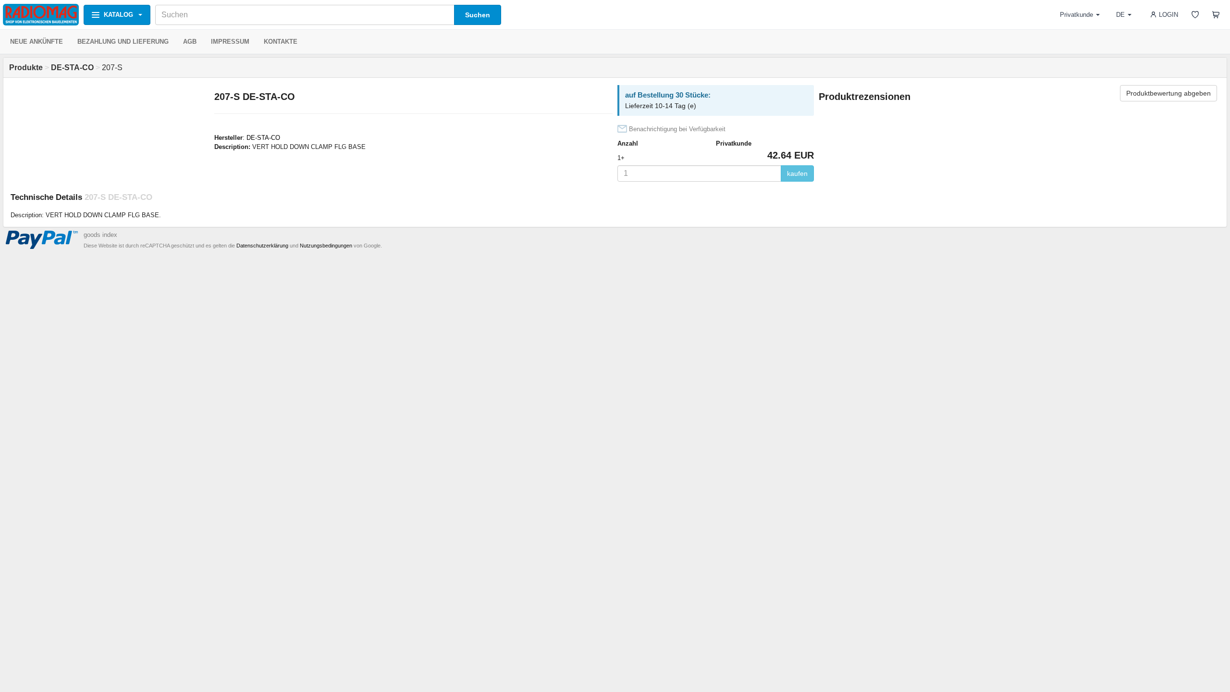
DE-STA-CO (263, 137)
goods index (100, 234)
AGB (190, 41)
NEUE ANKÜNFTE (36, 41)
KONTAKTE (280, 41)
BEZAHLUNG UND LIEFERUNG (123, 41)
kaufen (797, 173)
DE (1120, 14)
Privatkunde (1076, 14)
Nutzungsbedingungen (326, 245)
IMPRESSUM (230, 41)
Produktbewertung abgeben (1168, 93)
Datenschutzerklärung (262, 245)
